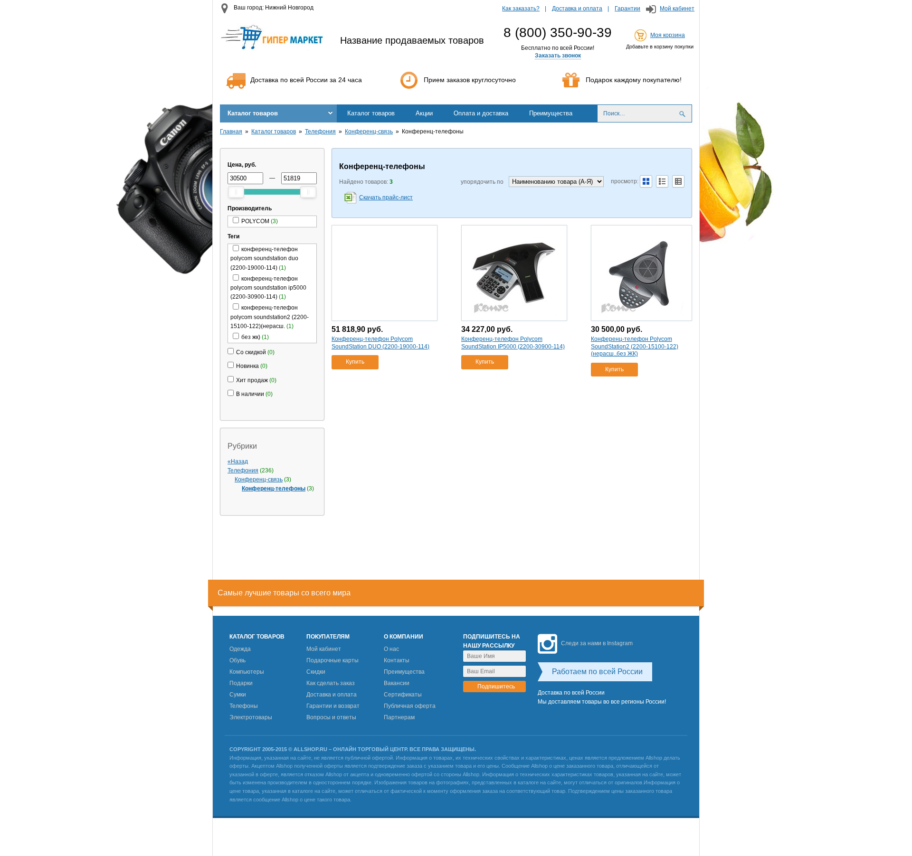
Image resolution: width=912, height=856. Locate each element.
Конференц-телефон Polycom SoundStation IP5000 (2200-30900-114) (513, 343)
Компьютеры (246, 671)
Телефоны (243, 706)
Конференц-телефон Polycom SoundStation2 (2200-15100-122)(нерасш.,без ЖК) (634, 346)
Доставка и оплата (577, 8)
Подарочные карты (332, 660)
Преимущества (550, 113)
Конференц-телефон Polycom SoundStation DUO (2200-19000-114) (380, 343)
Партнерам (399, 717)
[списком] (662, 181)
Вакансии (396, 683)
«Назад (238, 461)
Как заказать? (521, 8)
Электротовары (250, 717)
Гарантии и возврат (333, 706)
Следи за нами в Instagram (597, 643)
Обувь (237, 660)
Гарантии (627, 8)
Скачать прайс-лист (386, 197)
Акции (424, 113)
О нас (391, 649)
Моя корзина (667, 35)
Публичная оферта (410, 706)
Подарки (241, 683)
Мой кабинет (677, 8)
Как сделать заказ (330, 683)
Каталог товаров (253, 113)
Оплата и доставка (481, 113)
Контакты (396, 660)
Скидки (315, 671)
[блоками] (646, 181)
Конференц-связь (369, 131)
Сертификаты (403, 694)
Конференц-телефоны (273, 488)
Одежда (240, 649)
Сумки (237, 694)
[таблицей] (678, 181)
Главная (231, 131)
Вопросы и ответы (331, 717)
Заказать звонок (558, 55)
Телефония (320, 131)
